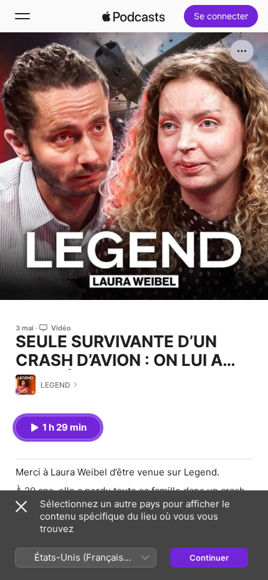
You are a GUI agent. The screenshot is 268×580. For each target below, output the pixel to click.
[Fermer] (21, 506)
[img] (133, 16)
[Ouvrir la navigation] (22, 16)
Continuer (209, 558)
